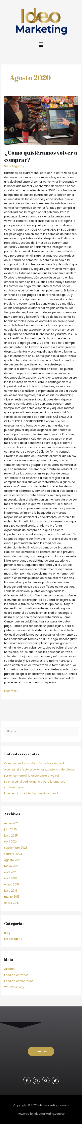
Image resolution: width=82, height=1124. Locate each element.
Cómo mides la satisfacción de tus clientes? (34, 763)
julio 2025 (10, 829)
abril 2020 (11, 872)
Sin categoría (13, 166)
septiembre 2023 (15, 848)
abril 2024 (11, 841)
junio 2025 (11, 836)
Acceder (10, 969)
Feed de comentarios (18, 981)
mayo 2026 (12, 823)
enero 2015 (11, 903)
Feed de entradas (16, 975)
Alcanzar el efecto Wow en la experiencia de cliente (39, 769)
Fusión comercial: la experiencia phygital (31, 776)
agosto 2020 (12, 860)
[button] (41, 45)
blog (7, 933)
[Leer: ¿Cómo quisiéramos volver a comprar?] (41, 120)
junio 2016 (10, 891)
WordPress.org (14, 987)
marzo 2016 (12, 897)
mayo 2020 (12, 866)
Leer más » (11, 691)
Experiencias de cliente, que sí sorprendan (32, 793)
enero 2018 (11, 884)
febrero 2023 (13, 854)
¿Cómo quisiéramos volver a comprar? (40, 156)
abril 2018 (10, 878)
